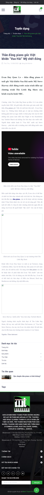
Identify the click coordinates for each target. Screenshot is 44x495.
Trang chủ (5, 347)
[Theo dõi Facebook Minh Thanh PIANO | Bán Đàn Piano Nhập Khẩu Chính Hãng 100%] (3, 473)
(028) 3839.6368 (22, 435)
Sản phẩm (5, 354)
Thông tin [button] (6, 451)
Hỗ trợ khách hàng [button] (10, 462)
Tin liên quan (7, 371)
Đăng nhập (9, 2)
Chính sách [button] (6, 457)
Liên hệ (36, 2)
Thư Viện (5, 357)
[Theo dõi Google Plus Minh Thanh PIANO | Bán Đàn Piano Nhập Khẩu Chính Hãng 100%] (13, 473)
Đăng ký (16, 2)
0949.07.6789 (22, 437)
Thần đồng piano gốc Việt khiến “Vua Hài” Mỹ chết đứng (21, 57)
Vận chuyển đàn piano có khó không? (27, 376)
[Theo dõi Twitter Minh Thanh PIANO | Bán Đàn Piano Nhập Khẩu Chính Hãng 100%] (8, 473)
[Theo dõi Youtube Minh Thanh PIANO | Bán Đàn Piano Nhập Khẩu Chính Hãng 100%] (23, 473)
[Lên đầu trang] (36, 490)
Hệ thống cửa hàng (26, 2)
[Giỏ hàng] (40, 10)
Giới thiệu (5, 350)
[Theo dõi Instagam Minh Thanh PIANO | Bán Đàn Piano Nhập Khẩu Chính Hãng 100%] (18, 473)
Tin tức (4, 360)
